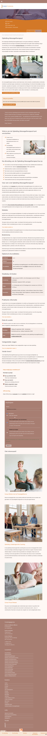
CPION (25, 266)
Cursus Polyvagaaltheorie (9, 665)
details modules (8, 227)
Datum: (7, 406)
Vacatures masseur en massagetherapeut (12, 706)
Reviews (6, 687)
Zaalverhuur (7, 696)
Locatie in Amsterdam (8, 699)
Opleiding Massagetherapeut (10, 656)
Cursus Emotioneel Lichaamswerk (11, 664)
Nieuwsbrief (7, 694)
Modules (25, 733)
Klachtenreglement (8, 716)
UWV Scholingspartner (9, 689)
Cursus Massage (8, 652)
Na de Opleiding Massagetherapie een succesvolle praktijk (20, 204)
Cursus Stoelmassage (8, 670)
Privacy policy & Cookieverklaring (10, 714)
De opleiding (5, 733)
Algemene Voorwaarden (9, 713)
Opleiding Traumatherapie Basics (10, 659)
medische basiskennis (21, 166)
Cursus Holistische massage (10, 672)
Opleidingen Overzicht (8, 34)
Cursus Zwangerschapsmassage (10, 674)
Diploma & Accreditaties (35, 734)
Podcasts (6, 691)
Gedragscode (7, 718)
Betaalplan (11, 413)
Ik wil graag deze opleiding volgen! (11, 92)
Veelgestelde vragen (8, 704)
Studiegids (7, 692)
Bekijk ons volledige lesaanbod (10, 675)
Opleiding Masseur (20, 45)
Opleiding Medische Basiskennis (33, 360)
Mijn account (7, 701)
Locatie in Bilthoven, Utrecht (10, 697)
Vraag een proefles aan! (9, 104)
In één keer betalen (13, 415)
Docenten (6, 686)
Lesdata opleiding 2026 (16, 336)
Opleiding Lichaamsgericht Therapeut (11, 662)
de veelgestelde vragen (10, 348)
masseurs (13, 186)
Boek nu (8, 445)
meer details (7, 317)
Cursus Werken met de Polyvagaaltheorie (16, 494)
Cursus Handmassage (9, 667)
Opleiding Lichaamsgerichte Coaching (15, 544)
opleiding (24, 394)
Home (3, 34)
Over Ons (6, 684)
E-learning (6, 702)
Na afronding (15, 733)
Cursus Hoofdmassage (9, 669)
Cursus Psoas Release (11, 602)
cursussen (15, 394)
